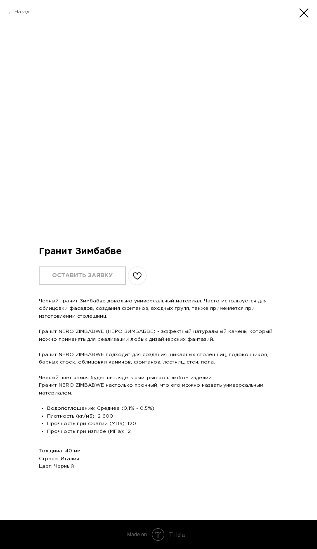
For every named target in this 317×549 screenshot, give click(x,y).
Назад (21, 12)
